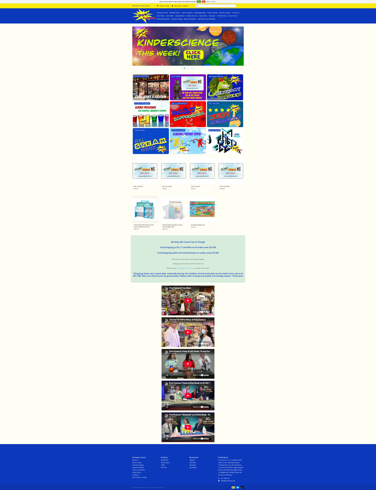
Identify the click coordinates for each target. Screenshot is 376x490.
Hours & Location (224, 13)
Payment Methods (138, 467)
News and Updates (190, 19)
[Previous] (136, 46)
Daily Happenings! (200, 13)
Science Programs (187, 13)
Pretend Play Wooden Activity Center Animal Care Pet (144, 226)
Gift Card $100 (225, 186)
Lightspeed (162, 487)
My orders (192, 462)
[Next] (240, 46)
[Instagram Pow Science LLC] (195, 448)
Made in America (192, 16)
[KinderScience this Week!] (188, 46)
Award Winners (180, 16)
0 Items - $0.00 (164, 6)
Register (192, 460)
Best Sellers (170, 16)
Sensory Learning (176, 19)
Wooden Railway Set (198, 225)
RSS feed (164, 467)
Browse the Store (162, 13)
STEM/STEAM (221, 16)
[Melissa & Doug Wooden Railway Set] (202, 209)
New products (165, 462)
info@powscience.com (228, 481)
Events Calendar (212, 13)
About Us (135, 460)
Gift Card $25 (138, 186)
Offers (163, 465)
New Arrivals (161, 16)
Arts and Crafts (232, 16)
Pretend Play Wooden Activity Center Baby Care (172, 226)
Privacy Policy (136, 472)
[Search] (197, 6)
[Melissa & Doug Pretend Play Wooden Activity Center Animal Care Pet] (145, 209)
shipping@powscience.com (185, 268)
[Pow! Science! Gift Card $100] (231, 170)
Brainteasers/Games (163, 19)
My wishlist (192, 467)
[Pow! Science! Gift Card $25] (145, 170)
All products (164, 460)
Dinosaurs (212, 16)
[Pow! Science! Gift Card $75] (202, 170)
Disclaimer (135, 475)
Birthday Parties (175, 13)
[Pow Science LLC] (144, 15)
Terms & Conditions (138, 470)
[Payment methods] (233, 487)
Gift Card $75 (195, 186)
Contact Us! (236, 13)
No (203, 1)
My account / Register (181, 6)
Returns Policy (136, 462)
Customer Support (138, 465)
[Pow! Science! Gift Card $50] (174, 170)
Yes (199, 1)
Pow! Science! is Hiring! (139, 477)
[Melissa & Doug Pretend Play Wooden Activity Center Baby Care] (174, 209)
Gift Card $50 (167, 186)
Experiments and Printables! (206, 19)
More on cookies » (211, 1)
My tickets (192, 465)
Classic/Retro (203, 16)
